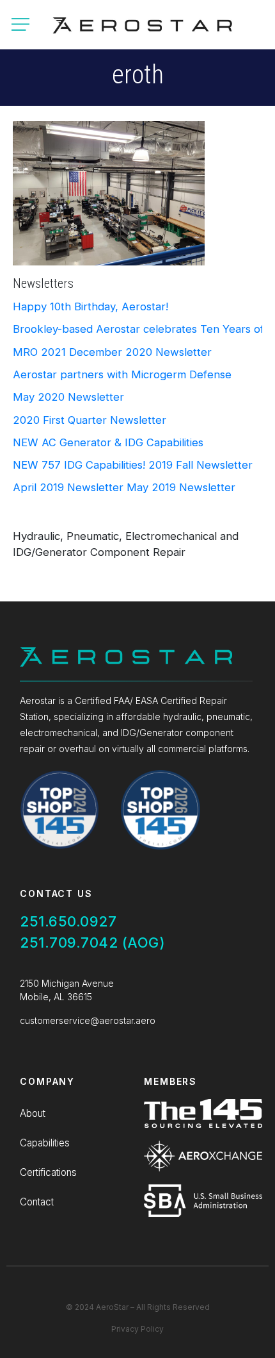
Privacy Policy (137, 1329)
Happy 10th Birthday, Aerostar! (90, 306)
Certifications (48, 1172)
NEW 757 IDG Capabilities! (79, 464)
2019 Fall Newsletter (200, 464)
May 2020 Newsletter (68, 396)
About (32, 1113)
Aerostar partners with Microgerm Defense (122, 374)
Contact (37, 1202)
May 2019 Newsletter (181, 487)
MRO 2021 (39, 352)
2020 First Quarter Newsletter (89, 420)
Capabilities (45, 1143)
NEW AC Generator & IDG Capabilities (108, 442)
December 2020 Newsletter (140, 352)
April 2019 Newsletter (68, 487)
